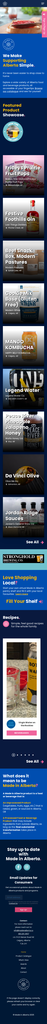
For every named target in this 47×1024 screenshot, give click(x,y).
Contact (23, 972)
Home (23, 952)
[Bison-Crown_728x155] (23, 558)
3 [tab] (22, 755)
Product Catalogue (23, 956)
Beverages (22, 732)
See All (32, 542)
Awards (23, 964)
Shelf (22, 601)
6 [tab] (33, 755)
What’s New (23, 960)
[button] (42, 3)
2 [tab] (18, 755)
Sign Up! (23, 909)
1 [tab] (14, 755)
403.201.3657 (23, 933)
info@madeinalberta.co (23, 930)
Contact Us (13, 903)
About (23, 968)
